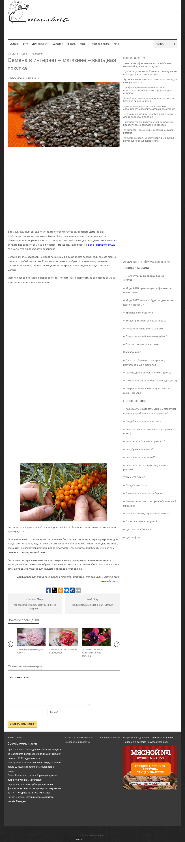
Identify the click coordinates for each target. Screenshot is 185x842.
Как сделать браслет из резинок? (145, 441)
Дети (25, 44)
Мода (82, 44)
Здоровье (58, 44)
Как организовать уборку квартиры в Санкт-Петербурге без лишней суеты (149, 139)
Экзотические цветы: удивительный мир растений (93, 652)
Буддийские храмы (137, 485)
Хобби (117, 44)
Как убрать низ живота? (140, 449)
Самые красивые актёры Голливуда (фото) (151, 380)
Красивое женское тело (140, 312)
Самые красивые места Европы (145, 493)
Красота (71, 44)
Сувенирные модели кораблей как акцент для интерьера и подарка (148, 115)
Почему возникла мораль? (141, 521)
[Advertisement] (60, 188)
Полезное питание (99, 44)
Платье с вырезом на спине (142, 344)
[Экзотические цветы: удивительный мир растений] (96, 637)
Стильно (13, 53)
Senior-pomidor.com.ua (101, 244)
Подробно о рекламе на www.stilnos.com (146, 742)
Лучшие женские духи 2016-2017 (145, 328)
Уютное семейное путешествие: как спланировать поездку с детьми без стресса (149, 107)
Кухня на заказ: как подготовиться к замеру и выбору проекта (150, 80)
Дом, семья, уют (40, 44)
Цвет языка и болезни (139, 529)
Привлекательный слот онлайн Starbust (92, 605)
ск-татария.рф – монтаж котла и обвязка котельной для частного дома (147, 65)
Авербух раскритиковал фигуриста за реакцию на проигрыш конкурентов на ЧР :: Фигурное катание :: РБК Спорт (34, 788)
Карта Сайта (14, 737)
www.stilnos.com (109, 581)
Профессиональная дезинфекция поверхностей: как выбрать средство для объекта (147, 90)
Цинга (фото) (133, 537)
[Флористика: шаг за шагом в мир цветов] (63, 637)
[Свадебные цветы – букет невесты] (31, 637)
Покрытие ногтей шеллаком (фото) (146, 336)
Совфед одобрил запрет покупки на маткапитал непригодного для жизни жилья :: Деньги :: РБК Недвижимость (34, 754)
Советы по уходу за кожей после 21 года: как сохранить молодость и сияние (34, 767)
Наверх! (78, 839)
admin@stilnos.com (162, 737)
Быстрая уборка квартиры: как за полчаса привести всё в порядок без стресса (148, 123)
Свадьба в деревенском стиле (144, 421)
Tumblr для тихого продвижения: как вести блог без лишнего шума (148, 99)
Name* (54, 712)
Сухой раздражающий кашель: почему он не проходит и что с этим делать (150, 73)
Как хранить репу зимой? (141, 457)
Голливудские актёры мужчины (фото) (148, 372)
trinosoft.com (97, 835)
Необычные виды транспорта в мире (147, 513)
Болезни (14, 44)
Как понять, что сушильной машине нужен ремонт (148, 131)
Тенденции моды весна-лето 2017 (146, 320)
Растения (37, 53)
